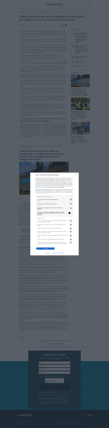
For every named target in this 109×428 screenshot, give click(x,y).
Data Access (54, 253)
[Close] (76, 175)
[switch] (70, 199)
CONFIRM (45, 248)
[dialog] (54, 214)
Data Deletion (47, 253)
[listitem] (54, 196)
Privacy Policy (61, 253)
